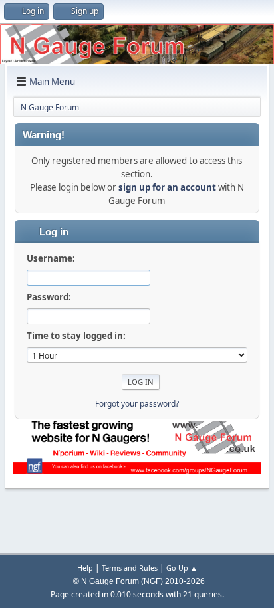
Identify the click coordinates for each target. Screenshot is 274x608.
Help (85, 568)
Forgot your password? (137, 403)
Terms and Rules (130, 568)
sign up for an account (167, 187)
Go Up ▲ (182, 568)
